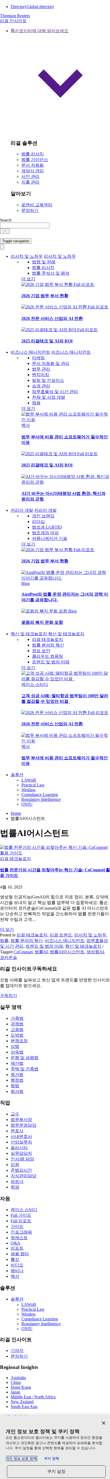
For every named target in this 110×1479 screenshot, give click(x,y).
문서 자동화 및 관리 (50, 363)
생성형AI (95, 952)
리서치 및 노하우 (27, 256)
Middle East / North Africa (33, 1397)
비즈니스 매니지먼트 (30, 352)
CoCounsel (23, 952)
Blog (25, 583)
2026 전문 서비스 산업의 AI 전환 (52, 318)
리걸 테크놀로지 (47, 639)
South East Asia (24, 1406)
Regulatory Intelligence (41, 799)
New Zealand (22, 1401)
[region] (55, 1447)
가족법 (17, 1018)
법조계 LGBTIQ (47, 527)
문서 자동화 (32, 165)
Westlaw (28, 789)
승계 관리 (41, 386)
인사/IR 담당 (22, 1159)
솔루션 (17, 774)
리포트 (17, 1248)
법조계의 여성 (45, 533)
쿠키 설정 (56, 1471)
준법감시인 (21, 1170)
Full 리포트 (84, 284)
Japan (15, 1392)
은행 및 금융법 (24, 1057)
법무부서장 (21, 1119)
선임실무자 (21, 1142)
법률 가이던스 (34, 159)
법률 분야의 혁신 (48, 645)
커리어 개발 (22, 510)
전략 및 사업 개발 (48, 397)
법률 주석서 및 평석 (50, 273)
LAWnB (28, 780)
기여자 (17, 1350)
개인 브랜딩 (43, 516)
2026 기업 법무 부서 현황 (44, 295)
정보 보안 (41, 650)
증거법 (17, 1074)
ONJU (27, 804)
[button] (60, 81)
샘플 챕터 (20, 1254)
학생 (15, 1187)
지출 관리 (30, 182)
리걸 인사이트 (13, 20)
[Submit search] (7, 231)
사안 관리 (30, 176)
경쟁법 (17, 1024)
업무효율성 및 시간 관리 (55, 391)
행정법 (17, 1080)
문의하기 (29, 210)
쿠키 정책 (51, 1458)
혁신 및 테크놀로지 (29, 634)
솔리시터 (19, 1147)
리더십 (38, 521)
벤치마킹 (40, 374)
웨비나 (17, 1270)
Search (5, 220)
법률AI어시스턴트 (67, 952)
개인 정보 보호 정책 (21, 1458)
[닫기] (103, 1423)
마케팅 (38, 358)
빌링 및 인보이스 (48, 380)
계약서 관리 (32, 171)
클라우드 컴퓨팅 (47, 656)
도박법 (17, 1035)
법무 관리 (41, 369)
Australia (18, 1377)
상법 (15, 1046)
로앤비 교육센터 (36, 205)
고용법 (17, 1029)
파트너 (17, 1181)
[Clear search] (2, 231)
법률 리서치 (32, 154)
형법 (15, 1086)
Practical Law (33, 785)
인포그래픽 (21, 1232)
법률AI (41, 952)
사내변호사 (21, 1136)
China (16, 1382)
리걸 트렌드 (61, 935)
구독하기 (8, 995)
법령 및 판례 (44, 262)
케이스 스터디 (34, 684)
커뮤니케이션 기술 (49, 538)
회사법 (17, 1091)
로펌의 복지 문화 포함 (42, 622)
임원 (15, 1164)
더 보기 (28, 279)
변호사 (17, 1131)
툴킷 (15, 1259)
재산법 (17, 1063)
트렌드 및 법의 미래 (50, 662)
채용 (36, 403)
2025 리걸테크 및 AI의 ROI (47, 341)
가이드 (17, 1226)
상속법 (17, 1052)
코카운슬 (8, 957)
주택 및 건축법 (24, 1069)
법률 (4, 940)
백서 (25, 425)
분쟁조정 (19, 1041)
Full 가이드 (21, 1215)
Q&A (15, 1243)
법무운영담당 (23, 1125)
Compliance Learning (39, 794)
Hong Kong (21, 1387)
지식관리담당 (23, 1176)
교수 (15, 1114)
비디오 (17, 1265)
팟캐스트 (19, 1237)
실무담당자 (21, 1153)
